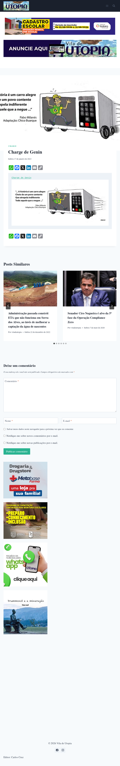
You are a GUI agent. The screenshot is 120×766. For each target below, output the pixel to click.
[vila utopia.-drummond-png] (25, 612)
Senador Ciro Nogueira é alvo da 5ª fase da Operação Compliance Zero (90, 317)
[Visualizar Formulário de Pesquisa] (113, 5)
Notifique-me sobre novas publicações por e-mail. (32, 442)
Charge (12, 146)
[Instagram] (62, 750)
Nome (9, 420)
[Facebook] (57, 750)
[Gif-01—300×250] (25, 480)
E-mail (67, 420)
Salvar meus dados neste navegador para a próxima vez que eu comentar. (40, 429)
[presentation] (30, 288)
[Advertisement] (60, 658)
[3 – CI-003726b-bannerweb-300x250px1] (25, 520)
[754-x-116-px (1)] (60, 33)
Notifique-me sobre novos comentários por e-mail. (32, 435)
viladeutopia (17, 332)
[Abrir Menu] (107, 6)
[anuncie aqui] (60, 56)
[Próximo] (111, 305)
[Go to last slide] (8, 305)
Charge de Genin (21, 178)
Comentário (12, 381)
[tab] (54, 343)
